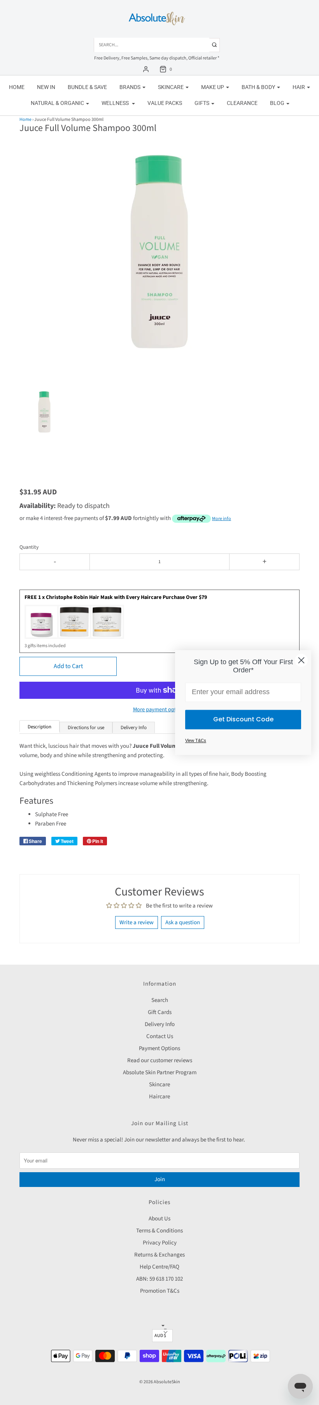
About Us (159, 1219)
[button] (44, 420)
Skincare (159, 1084)
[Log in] (145, 69)
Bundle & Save (87, 87)
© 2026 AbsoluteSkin (159, 1382)
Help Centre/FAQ (159, 1267)
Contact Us (159, 1036)
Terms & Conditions (159, 1231)
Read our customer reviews (159, 1060)
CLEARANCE (242, 103)
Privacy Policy (160, 1243)
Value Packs (164, 103)
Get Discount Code (243, 719)
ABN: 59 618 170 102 (159, 1279)
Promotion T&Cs (159, 1291)
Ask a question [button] (182, 922)
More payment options (159, 709)
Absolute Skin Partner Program (159, 1072)
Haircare (159, 1097)
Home (17, 87)
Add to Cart (68, 666)
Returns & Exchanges (159, 1255)
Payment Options (159, 1048)
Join (159, 1179)
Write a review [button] (136, 922)
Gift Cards (160, 1012)
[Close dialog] (301, 660)
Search (159, 1000)
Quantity (29, 547)
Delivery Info (160, 1024)
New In (46, 87)
